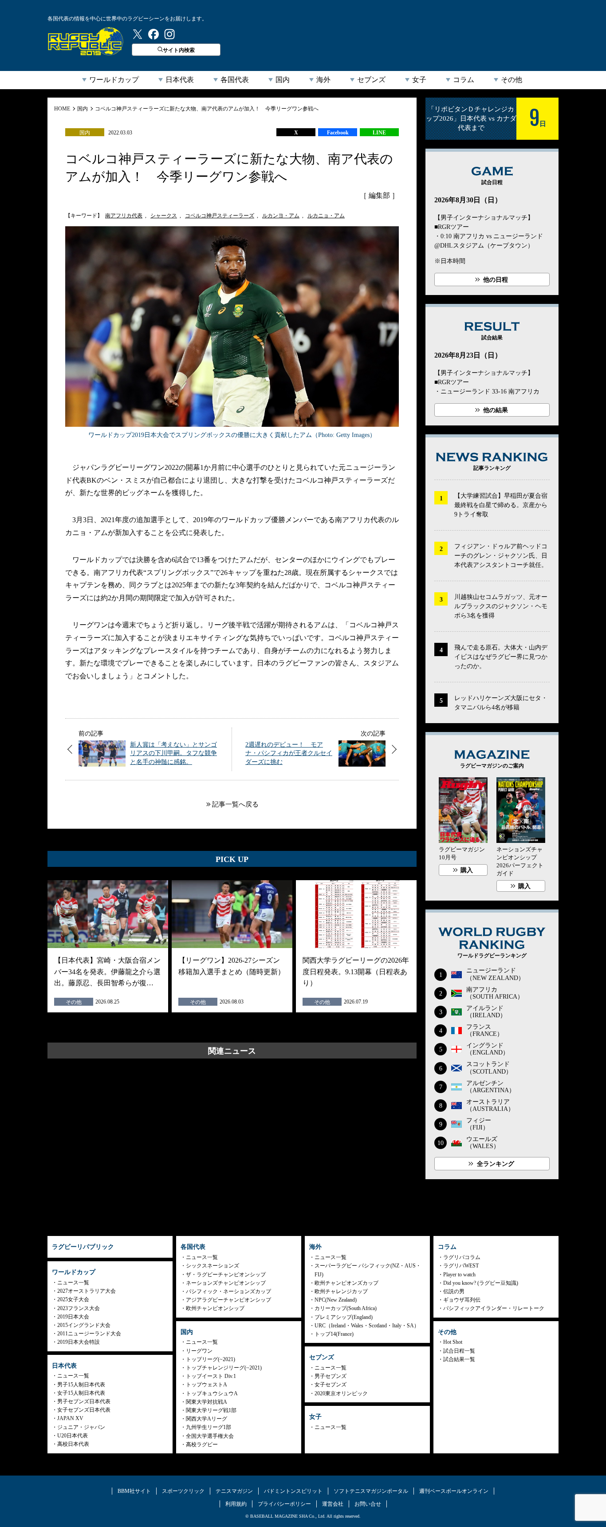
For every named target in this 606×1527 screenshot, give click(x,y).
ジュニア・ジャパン (81, 1427)
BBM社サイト (134, 1491)
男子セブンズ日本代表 (83, 1401)
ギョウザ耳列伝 (461, 1300)
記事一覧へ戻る (235, 804)
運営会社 (332, 1504)
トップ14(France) (334, 1334)
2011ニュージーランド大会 (89, 1333)
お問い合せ (367, 1504)
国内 (282, 79)
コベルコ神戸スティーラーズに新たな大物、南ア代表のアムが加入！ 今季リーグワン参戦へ (207, 109)
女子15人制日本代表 (81, 1393)
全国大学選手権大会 (210, 1436)
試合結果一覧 (459, 1359)
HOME (62, 109)
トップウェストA (206, 1384)
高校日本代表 (73, 1444)
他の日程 (495, 279)
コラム (463, 79)
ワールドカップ (114, 79)
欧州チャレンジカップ (341, 1291)
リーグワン (199, 1351)
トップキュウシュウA (212, 1393)
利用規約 (236, 1504)
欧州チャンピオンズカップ (346, 1283)
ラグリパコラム (461, 1257)
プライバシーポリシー (284, 1504)
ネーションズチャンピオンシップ (226, 1283)
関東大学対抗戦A (206, 1402)
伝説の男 (453, 1291)
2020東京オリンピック (341, 1393)
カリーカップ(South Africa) (346, 1308)
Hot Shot (452, 1342)
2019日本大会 (73, 1317)
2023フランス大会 (78, 1308)
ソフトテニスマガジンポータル (371, 1491)
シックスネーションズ (212, 1266)
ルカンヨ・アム (280, 216)
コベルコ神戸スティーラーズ (219, 216)
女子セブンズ (330, 1384)
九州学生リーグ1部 (208, 1427)
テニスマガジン (234, 1491)
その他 (511, 79)
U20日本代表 (72, 1436)
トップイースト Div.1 (211, 1376)
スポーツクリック (183, 1491)
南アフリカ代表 (123, 216)
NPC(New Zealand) (336, 1300)
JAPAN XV (70, 1418)
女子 (419, 79)
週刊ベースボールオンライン (453, 1491)
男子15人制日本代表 (81, 1384)
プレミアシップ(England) (344, 1317)
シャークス (163, 216)
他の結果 (495, 410)
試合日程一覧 (459, 1351)
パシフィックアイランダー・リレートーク (493, 1308)
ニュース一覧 (73, 1282)
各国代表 (234, 79)
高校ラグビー (202, 1444)
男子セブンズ (330, 1376)
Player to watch (459, 1274)
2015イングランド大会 (83, 1325)
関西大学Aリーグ (206, 1419)
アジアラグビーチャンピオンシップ (228, 1300)
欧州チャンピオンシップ (215, 1308)
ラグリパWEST (461, 1266)
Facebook (338, 133)
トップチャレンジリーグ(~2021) (224, 1368)
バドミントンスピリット (293, 1491)
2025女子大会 (73, 1299)
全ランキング (495, 1164)
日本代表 (179, 79)
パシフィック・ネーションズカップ (228, 1291)
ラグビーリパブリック (85, 41)
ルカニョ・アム (326, 216)
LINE (379, 133)
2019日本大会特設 (78, 1342)
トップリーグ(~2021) (210, 1359)
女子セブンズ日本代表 (83, 1410)
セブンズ (371, 79)
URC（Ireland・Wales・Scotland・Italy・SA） (367, 1325)
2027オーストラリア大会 (86, 1291)
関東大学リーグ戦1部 (211, 1410)
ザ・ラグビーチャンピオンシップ (226, 1274)
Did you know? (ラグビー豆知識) (480, 1283)
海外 (323, 79)
